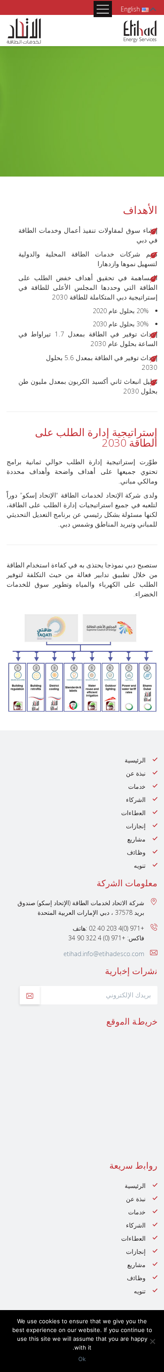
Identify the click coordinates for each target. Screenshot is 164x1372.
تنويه (140, 865)
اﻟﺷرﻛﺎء (136, 799)
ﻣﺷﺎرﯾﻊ (136, 839)
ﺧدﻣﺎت (137, 786)
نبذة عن (136, 773)
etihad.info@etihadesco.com (103, 954)
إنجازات (136, 826)
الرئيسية (135, 760)
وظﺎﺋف (136, 852)
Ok (82, 1358)
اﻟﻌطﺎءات (133, 813)
